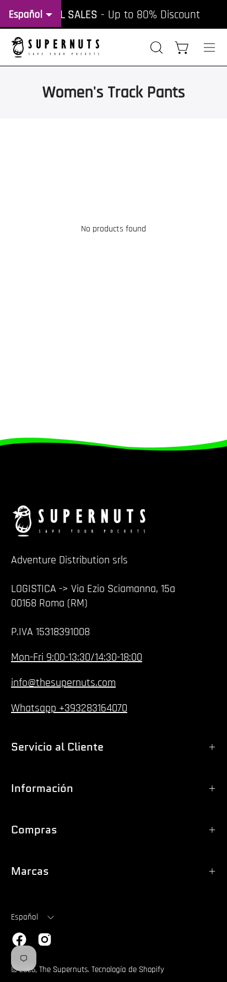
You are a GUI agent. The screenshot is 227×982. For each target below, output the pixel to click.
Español (24, 917)
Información (42, 788)
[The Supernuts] (55, 47)
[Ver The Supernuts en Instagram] (44, 939)
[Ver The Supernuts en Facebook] (19, 939)
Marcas (30, 871)
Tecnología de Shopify (127, 969)
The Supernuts (63, 969)
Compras (34, 829)
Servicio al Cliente (57, 746)
